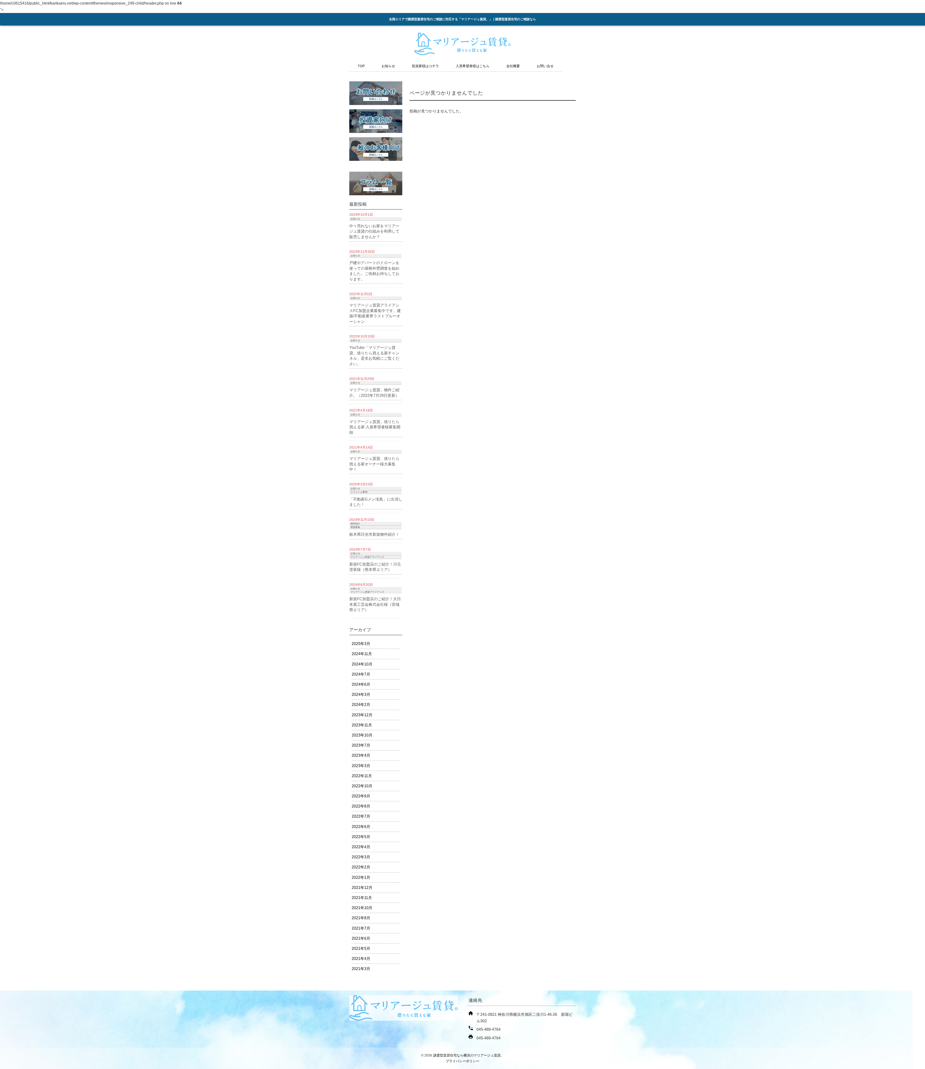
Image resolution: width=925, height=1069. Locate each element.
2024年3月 (361, 694)
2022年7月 (361, 816)
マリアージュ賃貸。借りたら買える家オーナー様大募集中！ (374, 463)
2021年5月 (361, 948)
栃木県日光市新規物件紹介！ (374, 534)
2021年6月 (361, 938)
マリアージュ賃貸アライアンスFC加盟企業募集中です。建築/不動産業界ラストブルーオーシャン (375, 313)
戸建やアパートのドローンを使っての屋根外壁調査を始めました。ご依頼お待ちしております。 (374, 271)
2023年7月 (361, 745)
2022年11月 (362, 776)
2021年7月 (361, 928)
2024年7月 (361, 674)
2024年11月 (362, 654)
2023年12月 (362, 715)
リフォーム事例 (358, 492)
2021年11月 (362, 898)
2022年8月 (361, 806)
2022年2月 (361, 867)
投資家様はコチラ (425, 66)
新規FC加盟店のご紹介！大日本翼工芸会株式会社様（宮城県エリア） (375, 604)
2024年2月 (361, 705)
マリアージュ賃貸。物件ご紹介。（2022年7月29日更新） (374, 392)
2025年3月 (361, 644)
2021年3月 (361, 969)
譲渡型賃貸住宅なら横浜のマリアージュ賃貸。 (468, 1055)
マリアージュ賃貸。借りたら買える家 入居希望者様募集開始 (374, 427)
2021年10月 (362, 908)
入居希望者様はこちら (472, 66)
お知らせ (388, 66)
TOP (361, 66)
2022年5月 (361, 837)
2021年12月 (362, 888)
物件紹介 (355, 523)
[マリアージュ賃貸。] (462, 53)
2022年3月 (361, 857)
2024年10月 (362, 664)
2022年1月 (361, 877)
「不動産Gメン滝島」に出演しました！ (375, 502)
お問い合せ (545, 66)
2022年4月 (361, 847)
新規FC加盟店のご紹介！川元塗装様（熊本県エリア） (375, 567)
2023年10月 (362, 735)
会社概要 (513, 66)
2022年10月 (362, 786)
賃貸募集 (355, 527)
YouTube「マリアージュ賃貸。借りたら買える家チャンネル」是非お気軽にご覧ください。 (374, 355)
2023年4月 (361, 755)
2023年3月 (361, 766)
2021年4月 (361, 959)
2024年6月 (361, 684)
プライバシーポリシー (462, 1061)
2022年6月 (361, 827)
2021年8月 (361, 918)
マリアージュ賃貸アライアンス (367, 557)
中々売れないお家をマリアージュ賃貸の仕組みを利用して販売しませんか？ (374, 231)
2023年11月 (362, 725)
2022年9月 (361, 796)
